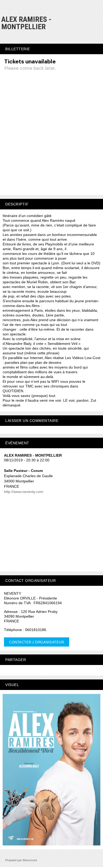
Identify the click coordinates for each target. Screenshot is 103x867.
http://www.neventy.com (23, 492)
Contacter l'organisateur (36, 642)
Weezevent (29, 860)
